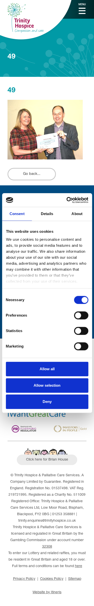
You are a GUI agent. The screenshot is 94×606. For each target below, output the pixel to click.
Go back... (31, 174)
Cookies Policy (51, 579)
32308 (47, 547)
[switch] (81, 315)
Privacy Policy (24, 579)
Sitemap (74, 579)
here (78, 566)
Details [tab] (47, 214)
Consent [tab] (17, 214)
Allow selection (47, 385)
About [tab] (76, 214)
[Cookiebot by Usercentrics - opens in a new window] (67, 200)
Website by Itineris (47, 592)
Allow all (47, 369)
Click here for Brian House (47, 460)
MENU (82, 4)
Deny (47, 401)
